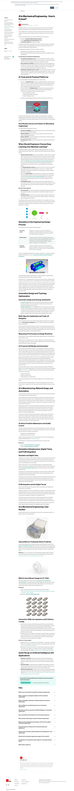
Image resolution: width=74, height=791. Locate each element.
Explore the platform (25, 682)
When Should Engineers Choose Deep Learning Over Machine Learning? (9, 24)
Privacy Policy (24, 783)
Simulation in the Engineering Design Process (9, 27)
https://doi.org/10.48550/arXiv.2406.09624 (29, 645)
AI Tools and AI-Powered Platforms (8, 21)
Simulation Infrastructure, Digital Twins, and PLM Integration (8, 36)
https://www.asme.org (26, 369)
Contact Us (24, 779)
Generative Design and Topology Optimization (8, 30)
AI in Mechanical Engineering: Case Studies (9, 40)
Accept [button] (52, 7)
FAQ (5, 44)
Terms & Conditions (25, 781)
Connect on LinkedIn (23, 769)
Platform (16, 779)
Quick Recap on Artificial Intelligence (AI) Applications (9, 43)
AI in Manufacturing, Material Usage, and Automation (9, 33)
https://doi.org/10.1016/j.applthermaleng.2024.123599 (44, 650)
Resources (17, 781)
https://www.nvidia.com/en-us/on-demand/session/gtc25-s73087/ (31, 555)
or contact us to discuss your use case (40, 682)
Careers (16, 785)
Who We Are (17, 783)
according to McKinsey (35, 438)
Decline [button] (57, 7)
